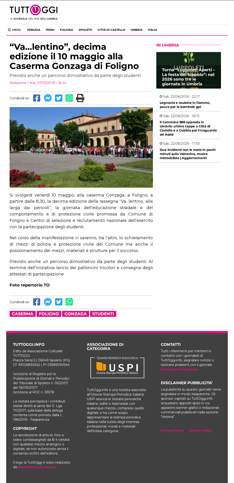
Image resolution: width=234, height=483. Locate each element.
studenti (103, 313)
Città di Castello (111, 29)
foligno (49, 313)
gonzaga (75, 313)
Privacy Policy (172, 430)
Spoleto (85, 29)
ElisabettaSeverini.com (37, 467)
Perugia (33, 29)
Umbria (136, 29)
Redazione (18, 83)
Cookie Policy (200, 430)
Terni (50, 29)
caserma (22, 313)
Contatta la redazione (179, 369)
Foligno (66, 29)
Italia (152, 29)
